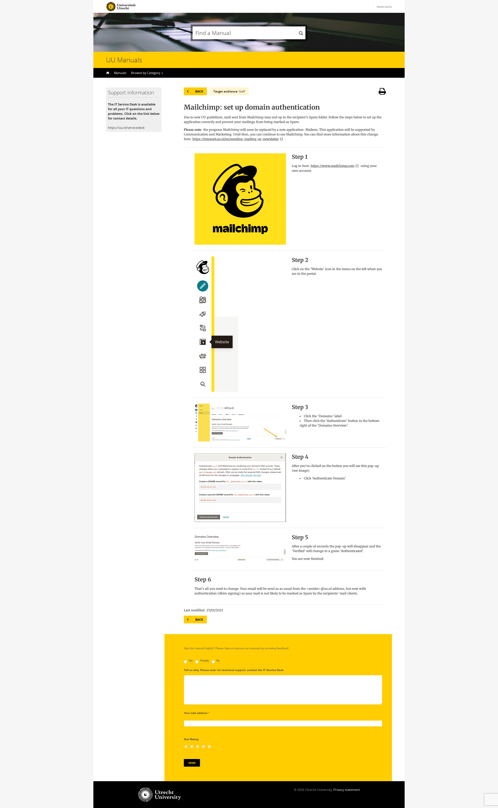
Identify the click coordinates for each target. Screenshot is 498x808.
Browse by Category (146, 73)
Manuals (120, 73)
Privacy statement (346, 790)
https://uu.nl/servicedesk (126, 128)
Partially (204, 660)
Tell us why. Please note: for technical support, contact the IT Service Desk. (234, 670)
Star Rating (191, 739)
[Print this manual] (382, 94)
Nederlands (384, 7)
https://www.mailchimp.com (332, 166)
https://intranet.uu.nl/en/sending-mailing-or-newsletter (235, 139)
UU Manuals (124, 59)
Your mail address (196, 713)
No (217, 660)
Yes (190, 660)
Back (199, 91)
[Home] (107, 73)
